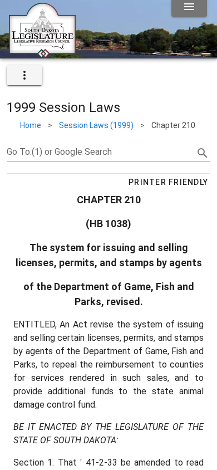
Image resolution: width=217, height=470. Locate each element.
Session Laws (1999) (96, 125)
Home (30, 125)
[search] (202, 153)
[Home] (42, 54)
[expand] (24, 75)
